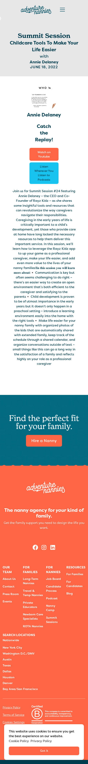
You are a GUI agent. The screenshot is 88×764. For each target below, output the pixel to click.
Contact (8, 586)
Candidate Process (53, 589)
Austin (7, 659)
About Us (9, 579)
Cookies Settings (14, 722)
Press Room (11, 594)
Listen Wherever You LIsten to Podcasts (43, 173)
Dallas (7, 671)
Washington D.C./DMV (18, 653)
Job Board (53, 579)
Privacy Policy (11, 707)
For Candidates (74, 584)
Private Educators (30, 605)
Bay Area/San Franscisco (20, 689)
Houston (9, 677)
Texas (7, 665)
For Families (74, 574)
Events (7, 601)
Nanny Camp (50, 608)
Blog (69, 593)
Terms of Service (13, 715)
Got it (44, 751)
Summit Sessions (52, 620)
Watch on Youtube (44, 154)
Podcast (52, 598)
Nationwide (11, 640)
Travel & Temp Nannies (33, 593)
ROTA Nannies (33, 626)
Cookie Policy (19, 741)
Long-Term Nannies (30, 581)
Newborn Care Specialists (33, 616)
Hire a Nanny (44, 440)
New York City (12, 647)
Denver (7, 683)
